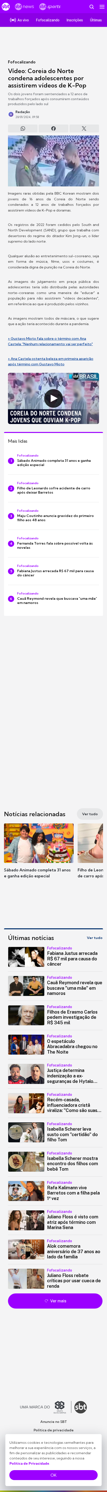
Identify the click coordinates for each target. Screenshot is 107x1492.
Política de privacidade (54, 1430)
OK (53, 1475)
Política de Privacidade (29, 1463)
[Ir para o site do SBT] (80, 1407)
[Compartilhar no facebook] (53, 128)
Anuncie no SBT (53, 1421)
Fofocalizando (22, 61)
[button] (39, 855)
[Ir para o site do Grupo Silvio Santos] (45, 1407)
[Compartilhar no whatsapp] (23, 128)
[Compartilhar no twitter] (84, 128)
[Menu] (102, 7)
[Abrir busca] (92, 7)
